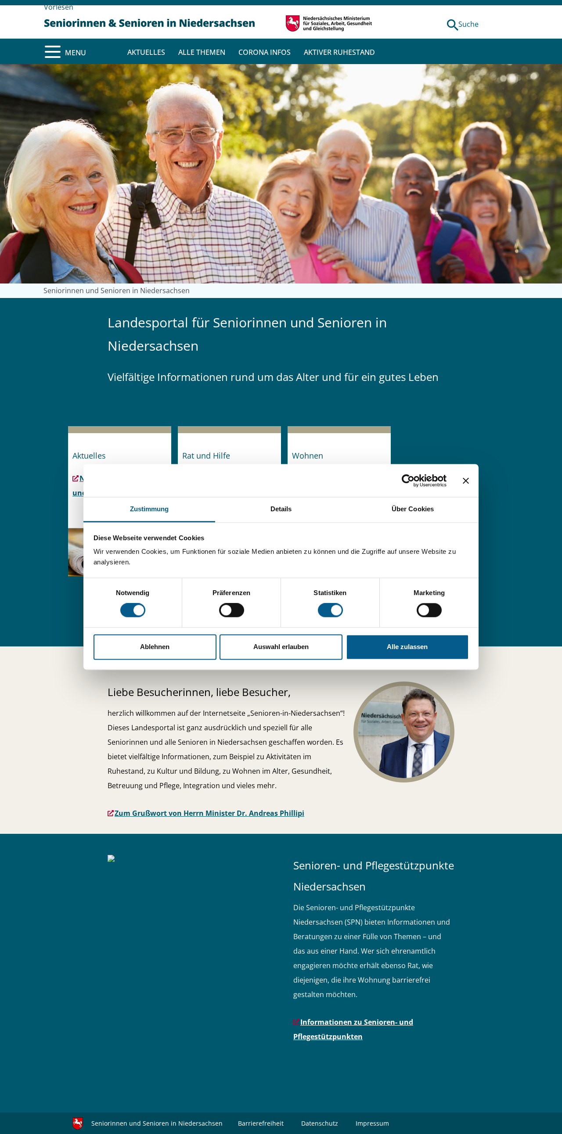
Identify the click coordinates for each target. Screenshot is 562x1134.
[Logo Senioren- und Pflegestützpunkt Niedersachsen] (198, 862)
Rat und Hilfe (206, 455)
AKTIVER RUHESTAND (339, 52)
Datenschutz (319, 1123)
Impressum (372, 1123)
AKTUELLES (146, 52)
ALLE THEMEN (201, 52)
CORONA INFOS (264, 52)
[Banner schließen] (466, 480)
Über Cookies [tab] (413, 509)
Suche (468, 24)
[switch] (231, 610)
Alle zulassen (407, 646)
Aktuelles (89, 455)
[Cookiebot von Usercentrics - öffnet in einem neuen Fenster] (408, 480)
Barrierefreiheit (261, 1123)
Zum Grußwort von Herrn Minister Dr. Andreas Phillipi (209, 813)
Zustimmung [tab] (149, 509)
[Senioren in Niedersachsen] (149, 22)
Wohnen (307, 455)
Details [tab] (281, 509)
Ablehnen (154, 646)
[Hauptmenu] (53, 52)
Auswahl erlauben (281, 646)
